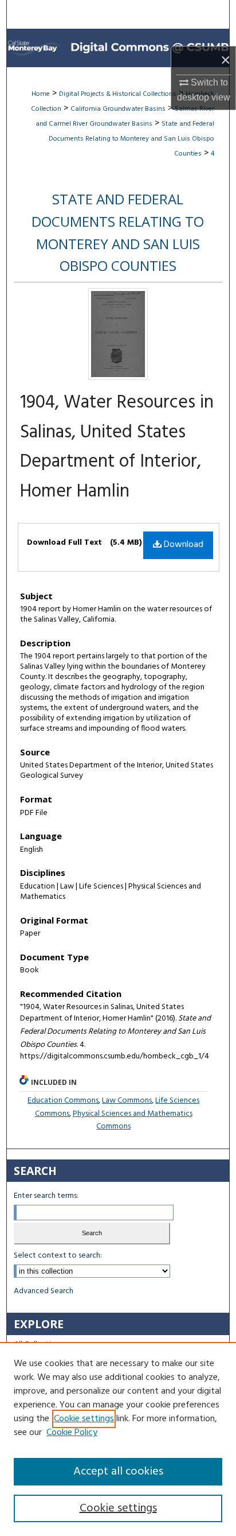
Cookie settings (84, 1418)
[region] (118, 1439)
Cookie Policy (71, 1432)
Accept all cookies (118, 1472)
